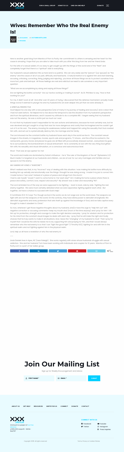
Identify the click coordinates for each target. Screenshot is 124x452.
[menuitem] (47, 5)
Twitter (86, 426)
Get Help (26, 406)
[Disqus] (62, 279)
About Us (16, 406)
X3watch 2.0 (63, 5)
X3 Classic (24, 38)
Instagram (103, 426)
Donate (100, 5)
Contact (85, 406)
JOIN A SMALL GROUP (47, 5)
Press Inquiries (105, 429)
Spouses (22, 41)
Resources (38, 406)
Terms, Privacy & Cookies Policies (89, 441)
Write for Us (51, 406)
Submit (94, 378)
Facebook (87, 424)
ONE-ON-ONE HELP (78, 5)
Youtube (102, 424)
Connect (64, 406)
